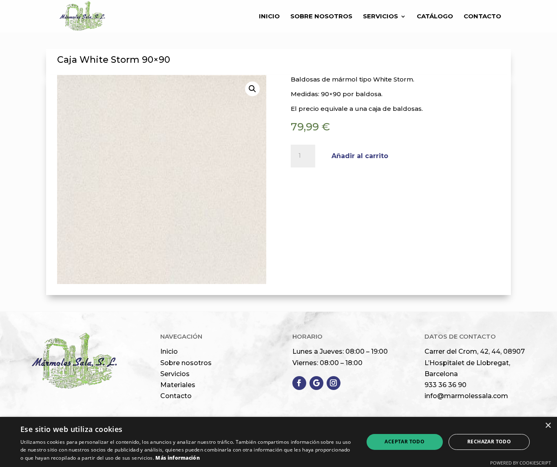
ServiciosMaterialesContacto (177, 385)
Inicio (269, 16)
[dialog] (278, 442)
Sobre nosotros (186, 363)
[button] (252, 89)
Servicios (380, 16)
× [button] (548, 426)
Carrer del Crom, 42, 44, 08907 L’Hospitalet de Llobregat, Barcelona (474, 362)
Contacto (482, 16)
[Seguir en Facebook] (299, 383)
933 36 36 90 (445, 385)
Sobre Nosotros (321, 16)
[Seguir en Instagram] (333, 383)
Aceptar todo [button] (404, 441)
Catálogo (435, 16)
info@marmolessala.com (466, 396)
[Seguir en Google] (316, 383)
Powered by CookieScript (520, 463)
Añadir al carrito (360, 156)
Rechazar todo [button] (489, 441)
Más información (177, 457)
